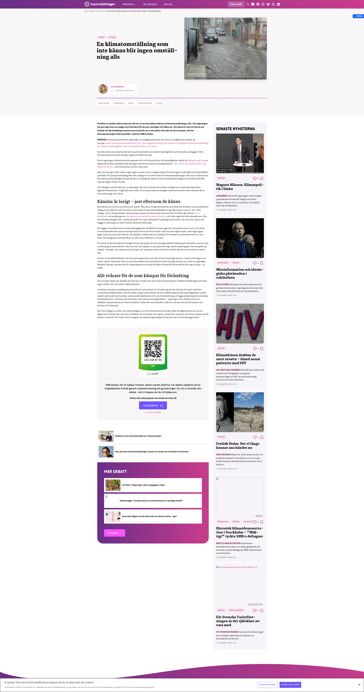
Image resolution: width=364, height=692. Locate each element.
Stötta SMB (236, 4)
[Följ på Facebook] (258, 4)
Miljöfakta (150, 4)
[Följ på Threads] (273, 4)
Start (86, 11)
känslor (131, 103)
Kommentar (223, 262)
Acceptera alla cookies (290, 684)
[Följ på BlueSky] (268, 4)
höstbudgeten (118, 103)
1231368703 (150, 405)
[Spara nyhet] (262, 178)
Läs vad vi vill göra (153, 412)
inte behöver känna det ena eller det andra (145, 216)
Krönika (100, 11)
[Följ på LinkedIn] (278, 4)
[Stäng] (359, 685)
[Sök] (247, 4)
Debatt (93, 11)
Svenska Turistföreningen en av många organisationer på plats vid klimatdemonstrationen (239, 635)
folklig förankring (196, 160)
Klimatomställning (145, 103)
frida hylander (103, 103)
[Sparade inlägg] (252, 4)
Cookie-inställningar (267, 684)
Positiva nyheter (251, 521)
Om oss (168, 4)
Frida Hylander (117, 86)
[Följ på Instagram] (263, 4)
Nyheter (236, 262)
